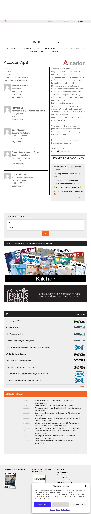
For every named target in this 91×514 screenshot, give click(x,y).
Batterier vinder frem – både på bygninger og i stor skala (54, 405)
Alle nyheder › (77, 450)
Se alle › (82, 386)
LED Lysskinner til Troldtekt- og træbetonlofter (22, 367)
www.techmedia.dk (64, 480)
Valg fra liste (79, 505)
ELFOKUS (45, 31)
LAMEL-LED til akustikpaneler (16, 354)
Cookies (52, 510)
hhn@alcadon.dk (18, 164)
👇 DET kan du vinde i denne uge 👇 (68, 187)
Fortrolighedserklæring (63, 510)
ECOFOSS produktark (13, 321)
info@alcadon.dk (21, 77)
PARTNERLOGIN (78, 21)
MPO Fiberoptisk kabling (14, 334)
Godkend (42, 505)
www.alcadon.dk (21, 80)
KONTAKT (51, 21)
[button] (86, 486)
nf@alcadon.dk (17, 119)
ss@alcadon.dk (17, 186)
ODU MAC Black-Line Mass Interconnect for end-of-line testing (28, 347)
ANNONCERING (63, 21)
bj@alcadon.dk (17, 97)
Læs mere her (71, 296)
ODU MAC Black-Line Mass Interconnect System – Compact (27, 374)
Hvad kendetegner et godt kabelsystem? (20, 341)
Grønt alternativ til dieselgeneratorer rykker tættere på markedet (57, 428)
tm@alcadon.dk (17, 142)
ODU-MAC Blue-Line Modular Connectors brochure (23, 380)
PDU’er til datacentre (13, 327)
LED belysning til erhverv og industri (18, 360)
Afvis (60, 505)
